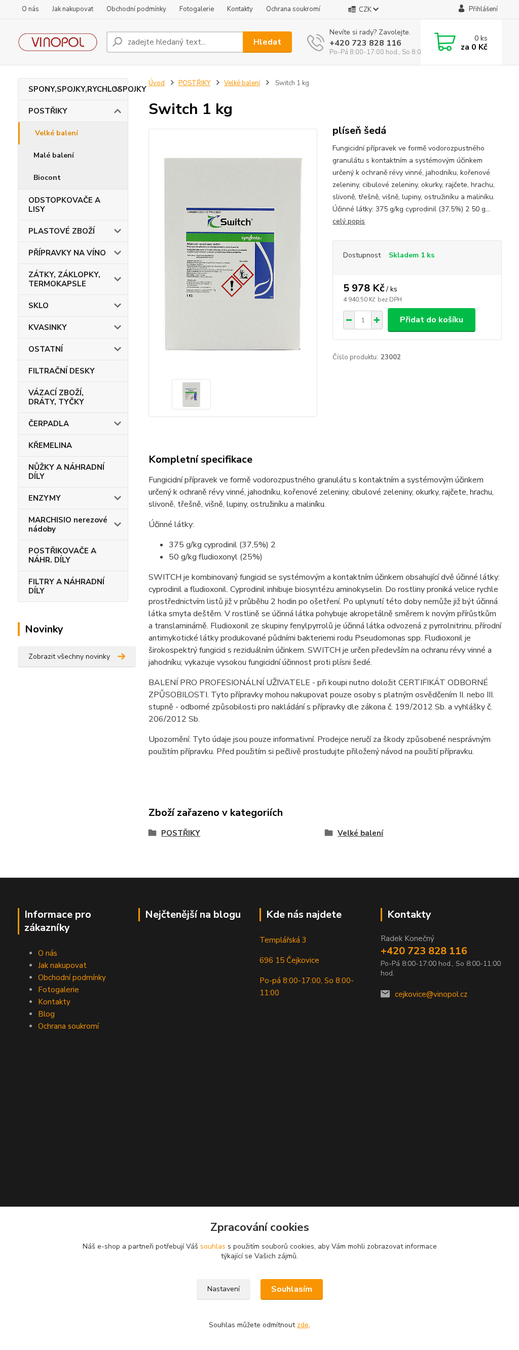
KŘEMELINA (50, 445)
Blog (46, 1014)
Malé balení (53, 155)
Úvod (157, 83)
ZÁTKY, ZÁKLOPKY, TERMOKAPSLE (64, 279)
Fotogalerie (196, 9)
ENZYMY (44, 498)
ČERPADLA (48, 424)
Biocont (47, 177)
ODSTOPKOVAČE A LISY (64, 204)
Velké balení (56, 133)
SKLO (38, 306)
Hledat (267, 42)
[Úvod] (58, 42)
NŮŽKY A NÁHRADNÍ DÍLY (66, 471)
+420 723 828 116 (365, 43)
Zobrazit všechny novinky (69, 656)
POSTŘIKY (47, 111)
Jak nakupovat (72, 9)
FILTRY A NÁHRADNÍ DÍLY (66, 586)
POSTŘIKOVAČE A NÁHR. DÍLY (62, 555)
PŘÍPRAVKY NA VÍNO (67, 253)
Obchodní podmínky (136, 9)
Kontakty (240, 9)
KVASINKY (47, 327)
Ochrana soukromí (293, 9)
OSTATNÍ (45, 349)
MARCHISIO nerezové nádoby (67, 524)
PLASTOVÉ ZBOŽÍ (61, 231)
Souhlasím (291, 1289)
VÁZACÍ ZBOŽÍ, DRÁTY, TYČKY (56, 397)
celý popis (348, 221)
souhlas (213, 1246)
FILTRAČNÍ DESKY (61, 371)
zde (303, 1325)
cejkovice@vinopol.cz (431, 994)
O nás (30, 9)
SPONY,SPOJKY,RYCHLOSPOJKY (78, 89)
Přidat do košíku (431, 319)
